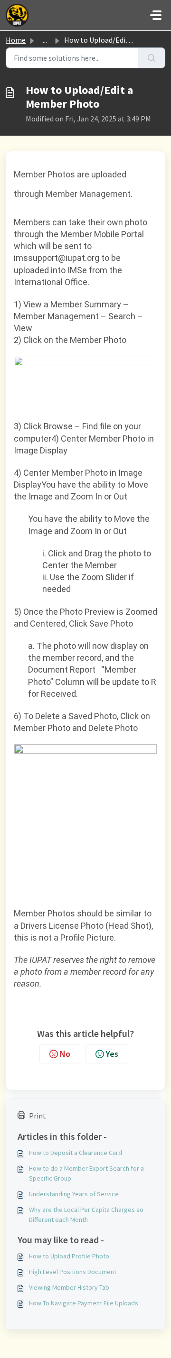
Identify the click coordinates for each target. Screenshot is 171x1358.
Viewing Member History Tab (69, 1287)
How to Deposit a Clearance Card (75, 1152)
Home (16, 40)
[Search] (151, 57)
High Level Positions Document (72, 1271)
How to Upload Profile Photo (69, 1256)
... (45, 40)
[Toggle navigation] (155, 15)
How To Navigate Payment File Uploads (83, 1303)
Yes (112, 1053)
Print (37, 1115)
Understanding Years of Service (74, 1194)
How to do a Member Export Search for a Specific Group (86, 1173)
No (65, 1053)
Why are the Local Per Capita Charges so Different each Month (86, 1214)
